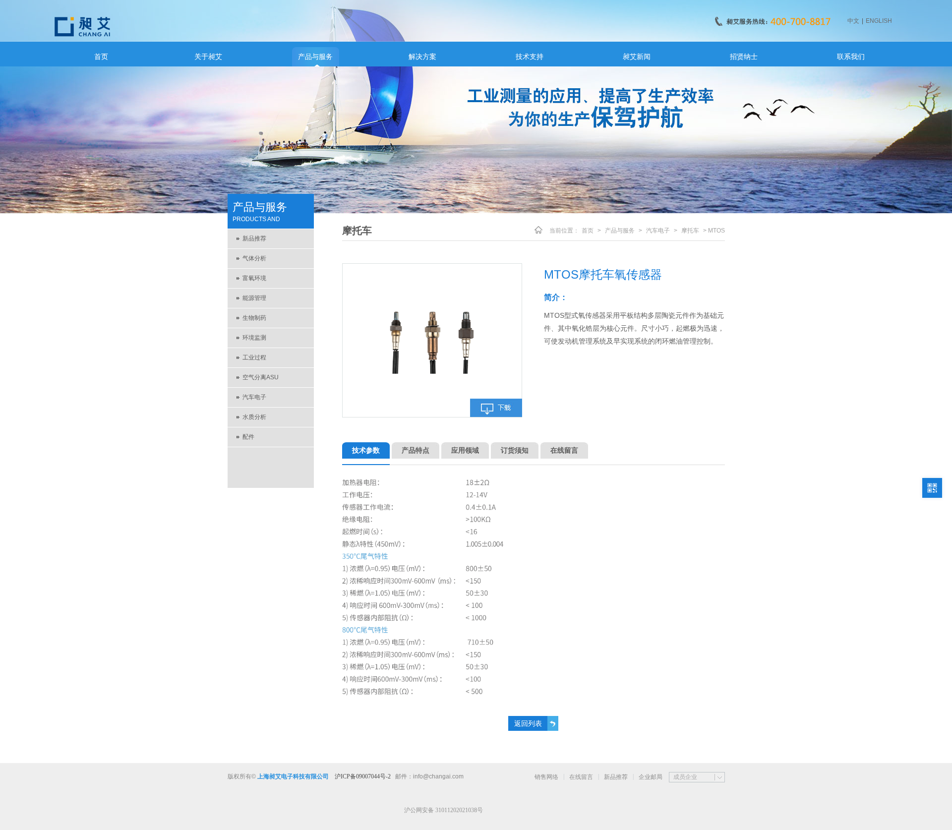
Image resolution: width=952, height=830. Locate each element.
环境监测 (254, 337)
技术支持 (529, 56)
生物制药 (254, 317)
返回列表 (528, 723)
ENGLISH (879, 20)
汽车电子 (254, 397)
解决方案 (422, 56)
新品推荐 (254, 238)
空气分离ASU (260, 377)
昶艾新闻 (637, 56)
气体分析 (254, 258)
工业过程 (254, 357)
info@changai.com (438, 776)
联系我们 (851, 56)
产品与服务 (315, 56)
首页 (101, 56)
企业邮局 (650, 776)
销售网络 (546, 776)
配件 (248, 436)
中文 (853, 20)
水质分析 (254, 417)
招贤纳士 (744, 56)
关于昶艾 (208, 56)
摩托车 (690, 230)
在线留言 (581, 776)
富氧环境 (254, 278)
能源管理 (254, 298)
